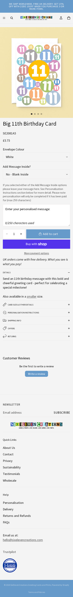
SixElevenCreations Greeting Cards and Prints (30, 585)
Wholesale (9, 480)
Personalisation (13, 503)
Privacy (7, 461)
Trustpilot (9, 552)
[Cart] (69, 18)
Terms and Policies (36, 592)
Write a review (36, 374)
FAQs (6, 522)
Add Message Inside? (17, 167)
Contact (8, 454)
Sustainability (12, 467)
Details (6, 272)
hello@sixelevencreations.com (23, 540)
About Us (9, 448)
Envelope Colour (13, 149)
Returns (12, 336)
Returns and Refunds (17, 516)
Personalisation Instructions (23, 312)
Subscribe (62, 412)
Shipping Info (14, 320)
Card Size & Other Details (20, 304)
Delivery (8, 509)
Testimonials (11, 474)
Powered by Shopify (60, 585)
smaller (31, 296)
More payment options (36, 253)
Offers (11, 328)
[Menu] (4, 18)
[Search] (12, 18)
